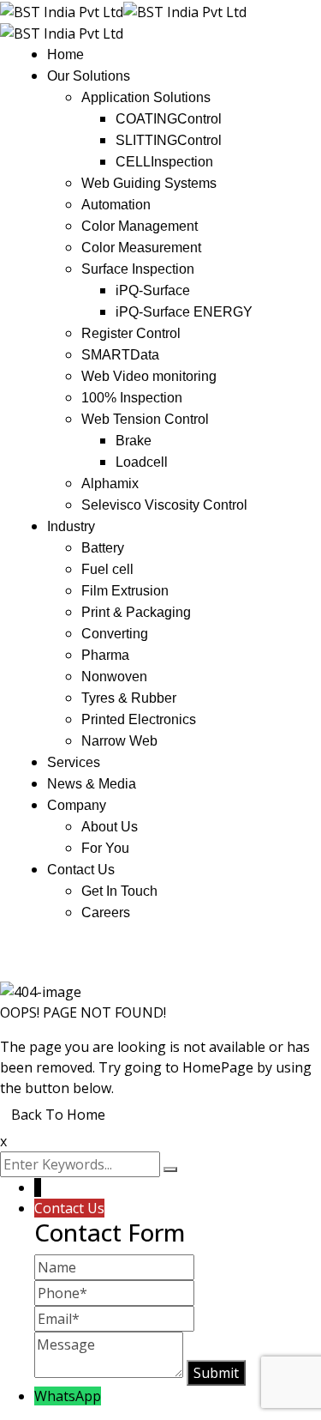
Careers (105, 912)
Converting (114, 633)
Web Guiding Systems (149, 183)
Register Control (131, 333)
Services (73, 762)
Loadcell (142, 462)
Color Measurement (141, 247)
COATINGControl (169, 119)
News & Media (91, 783)
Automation (116, 204)
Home (65, 54)
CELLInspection (164, 161)
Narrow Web (119, 741)
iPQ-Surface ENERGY (184, 312)
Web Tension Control (145, 419)
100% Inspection (131, 397)
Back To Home (58, 1114)
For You (105, 848)
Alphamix (110, 483)
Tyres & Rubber (128, 698)
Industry (71, 526)
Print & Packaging (136, 612)
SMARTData (120, 354)
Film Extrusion (125, 590)
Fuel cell (107, 569)
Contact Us (81, 869)
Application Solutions (146, 97)
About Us (109, 826)
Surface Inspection (137, 269)
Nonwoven (114, 676)
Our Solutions (88, 76)
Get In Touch (119, 891)
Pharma (105, 655)
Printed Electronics (138, 719)
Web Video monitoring (149, 376)
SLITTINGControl (169, 140)
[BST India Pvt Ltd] (61, 10)
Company (76, 805)
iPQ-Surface (153, 290)
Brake (134, 440)
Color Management (139, 226)
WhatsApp (67, 1396)
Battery (102, 548)
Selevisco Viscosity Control (164, 505)
